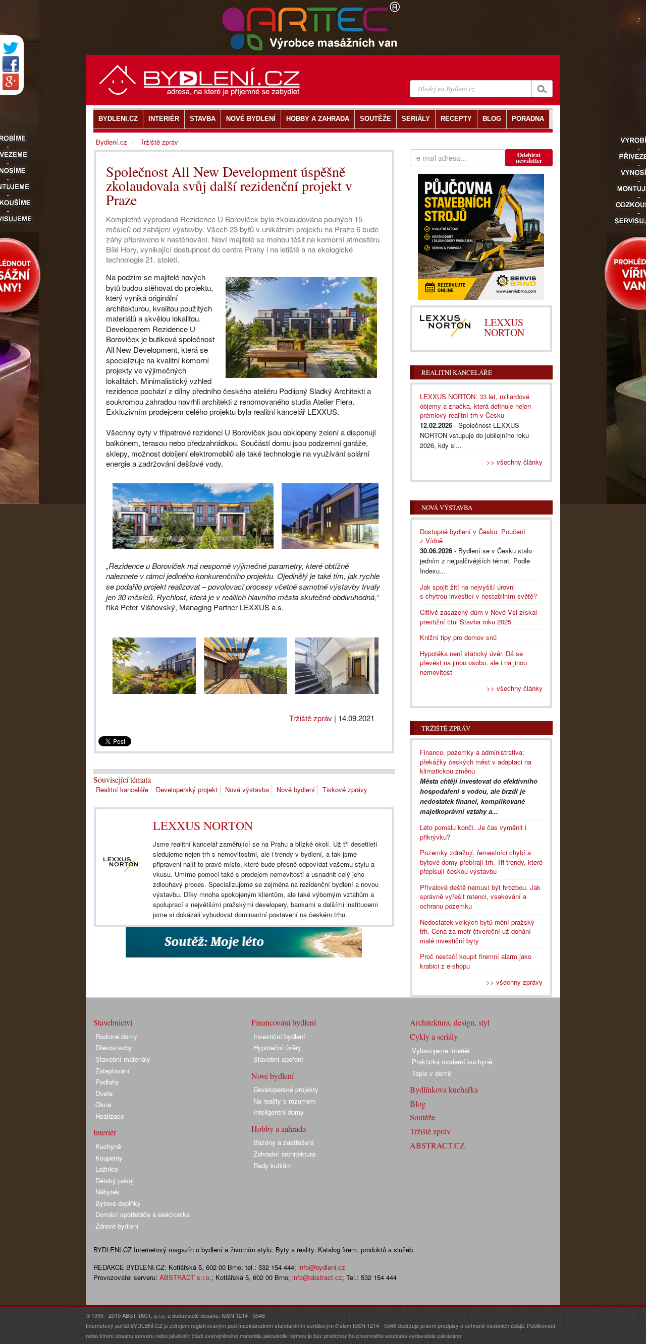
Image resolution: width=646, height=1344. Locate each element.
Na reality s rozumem (284, 1101)
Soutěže (422, 1117)
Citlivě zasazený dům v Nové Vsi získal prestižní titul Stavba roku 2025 (478, 616)
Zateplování (112, 1070)
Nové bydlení (296, 789)
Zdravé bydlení (117, 1226)
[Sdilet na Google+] (11, 82)
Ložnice (106, 1169)
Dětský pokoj (114, 1180)
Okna (103, 1104)
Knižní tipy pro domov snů (458, 637)
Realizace (109, 1116)
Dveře (104, 1093)
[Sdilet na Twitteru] (11, 48)
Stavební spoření (278, 1059)
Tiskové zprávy (344, 789)
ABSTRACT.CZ (437, 1145)
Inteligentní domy (278, 1112)
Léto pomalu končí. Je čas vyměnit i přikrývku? (473, 832)
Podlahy (107, 1081)
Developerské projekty (285, 1089)
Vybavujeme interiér (441, 1050)
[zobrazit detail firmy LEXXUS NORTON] (120, 864)
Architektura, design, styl (450, 1022)
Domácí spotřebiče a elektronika (142, 1214)
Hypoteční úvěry (277, 1047)
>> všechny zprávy (514, 982)
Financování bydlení (283, 1022)
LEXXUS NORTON (203, 825)
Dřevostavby (113, 1047)
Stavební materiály (122, 1059)
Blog (417, 1103)
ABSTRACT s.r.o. (185, 1277)
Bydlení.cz (111, 142)
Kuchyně (108, 1146)
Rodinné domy (116, 1036)
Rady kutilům (272, 1165)
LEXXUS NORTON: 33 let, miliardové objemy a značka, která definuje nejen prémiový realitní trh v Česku (475, 406)
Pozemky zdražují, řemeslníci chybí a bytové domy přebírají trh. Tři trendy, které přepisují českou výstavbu (481, 862)
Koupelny (109, 1158)
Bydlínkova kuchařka (444, 1089)
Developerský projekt (187, 789)
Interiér (104, 1132)
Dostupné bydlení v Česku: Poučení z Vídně (472, 536)
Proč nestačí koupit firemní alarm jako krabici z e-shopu (475, 961)
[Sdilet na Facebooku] (11, 64)
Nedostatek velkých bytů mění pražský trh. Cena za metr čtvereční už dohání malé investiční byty (477, 931)
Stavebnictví (112, 1022)
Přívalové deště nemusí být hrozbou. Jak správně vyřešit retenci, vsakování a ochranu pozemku (480, 896)
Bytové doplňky (118, 1203)
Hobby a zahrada (278, 1128)
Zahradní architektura (284, 1154)
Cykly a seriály (434, 1036)
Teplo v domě (431, 1073)
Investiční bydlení (279, 1036)
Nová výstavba (247, 789)
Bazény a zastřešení (283, 1142)
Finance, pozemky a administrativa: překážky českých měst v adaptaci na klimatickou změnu (475, 761)
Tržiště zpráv (310, 718)
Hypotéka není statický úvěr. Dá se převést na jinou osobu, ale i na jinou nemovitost (473, 663)
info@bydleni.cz (321, 1267)
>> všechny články (515, 462)
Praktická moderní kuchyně (452, 1061)
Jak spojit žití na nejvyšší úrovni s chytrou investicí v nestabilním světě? (478, 591)
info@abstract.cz (317, 1277)
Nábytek (107, 1191)
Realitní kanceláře (122, 789)
